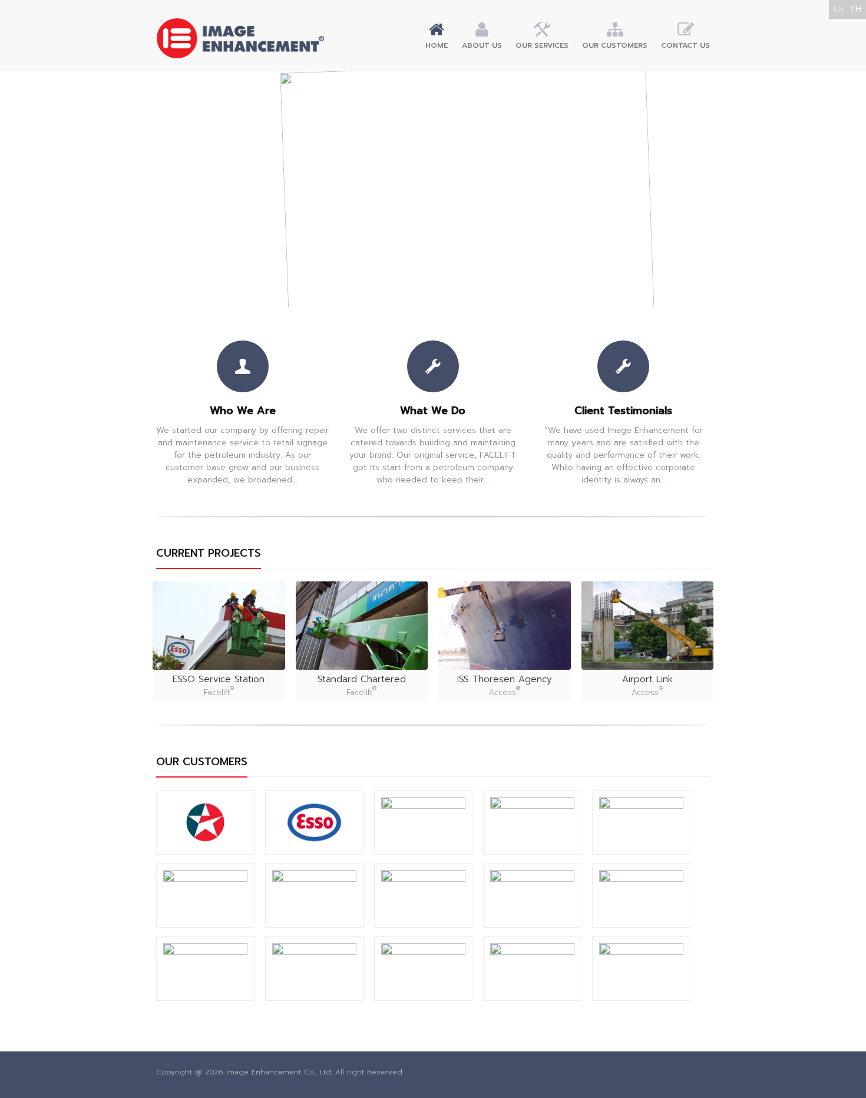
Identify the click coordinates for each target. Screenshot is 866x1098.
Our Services (541, 45)
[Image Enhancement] (240, 38)
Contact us (685, 45)
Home (436, 45)
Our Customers (614, 45)
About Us (482, 45)
